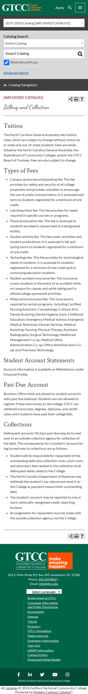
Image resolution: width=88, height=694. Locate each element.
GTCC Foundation (39, 631)
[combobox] (44, 23)
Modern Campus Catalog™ (52, 692)
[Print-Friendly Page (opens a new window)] (76, 99)
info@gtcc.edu (48, 584)
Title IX (32, 621)
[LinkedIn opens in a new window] (30, 674)
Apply (59, 8)
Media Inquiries (38, 636)
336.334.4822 (47, 579)
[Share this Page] (70, 99)
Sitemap (33, 616)
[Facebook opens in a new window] (19, 674)
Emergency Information (43, 640)
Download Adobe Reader (44, 659)
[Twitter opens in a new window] (43, 674)
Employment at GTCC (42, 598)
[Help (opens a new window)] (81, 99)
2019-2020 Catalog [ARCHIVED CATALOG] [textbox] (37, 23)
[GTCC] (21, 10)
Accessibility (36, 612)
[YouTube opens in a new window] (55, 674)
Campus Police (37, 655)
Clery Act (34, 645)
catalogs (12, 688)
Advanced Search (16, 73)
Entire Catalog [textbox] (15, 43)
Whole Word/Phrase (24, 62)
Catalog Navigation (23, 85)
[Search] (80, 53)
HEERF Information (41, 650)
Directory (34, 626)
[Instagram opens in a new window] (68, 674)
